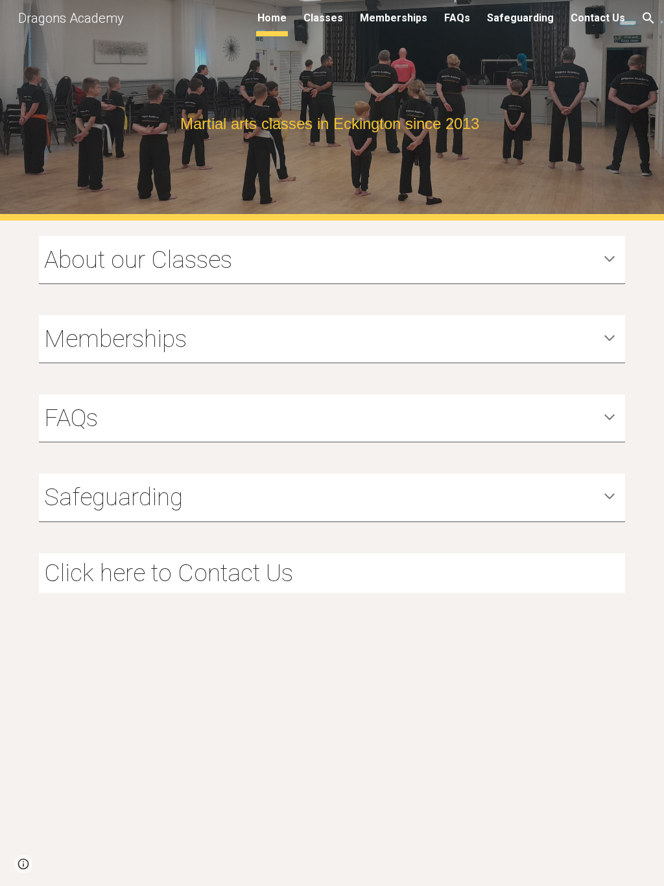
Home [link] (272, 18)
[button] (648, 18)
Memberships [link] (393, 18)
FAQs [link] (457, 18)
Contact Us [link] (598, 18)
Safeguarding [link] (520, 18)
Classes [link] (323, 18)
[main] (332, 110)
